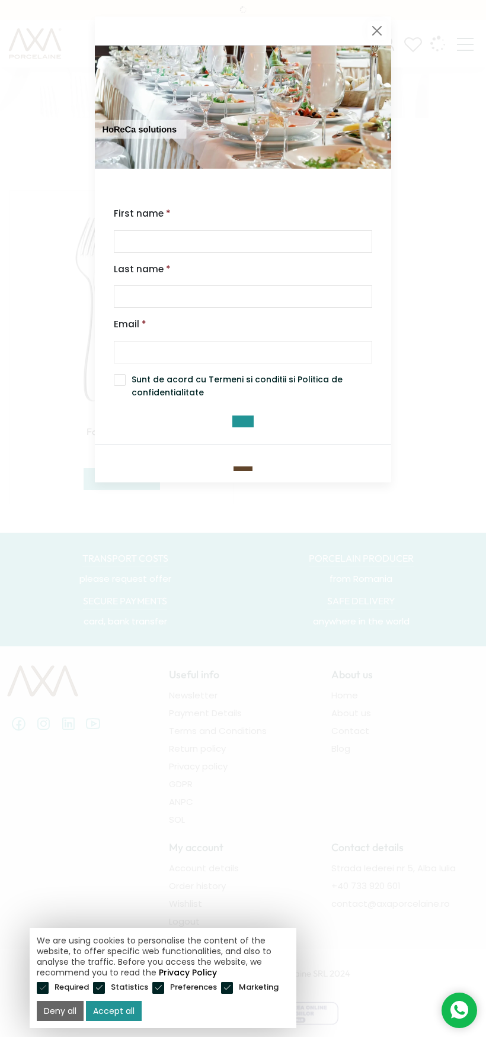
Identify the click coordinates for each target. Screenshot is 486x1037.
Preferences (193, 987)
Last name (142, 269)
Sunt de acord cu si (237, 385)
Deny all (60, 1011)
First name (142, 213)
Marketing (259, 987)
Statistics (129, 987)
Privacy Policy (188, 972)
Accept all (114, 1011)
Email (130, 324)
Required (72, 987)
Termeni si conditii (247, 379)
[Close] (376, 30)
